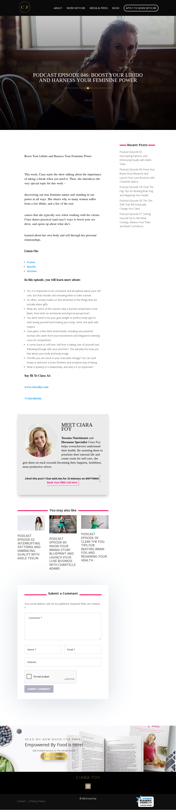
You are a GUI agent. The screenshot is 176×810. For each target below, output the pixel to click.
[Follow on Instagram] (88, 786)
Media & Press (99, 8)
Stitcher (32, 271)
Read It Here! (54, 756)
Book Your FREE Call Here (62, 482)
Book (115, 8)
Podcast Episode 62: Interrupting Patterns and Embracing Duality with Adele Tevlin (29, 547)
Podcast (88, 100)
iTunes (31, 262)
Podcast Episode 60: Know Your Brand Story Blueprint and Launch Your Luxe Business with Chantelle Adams (62, 553)
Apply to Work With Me (141, 8)
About (58, 8)
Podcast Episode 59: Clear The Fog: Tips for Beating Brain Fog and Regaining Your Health (94, 547)
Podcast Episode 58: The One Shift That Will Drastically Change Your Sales (136, 204)
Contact (22, 801)
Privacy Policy (37, 801)
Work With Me (76, 8)
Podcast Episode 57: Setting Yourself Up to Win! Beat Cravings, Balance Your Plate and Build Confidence (135, 220)
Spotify (31, 266)
